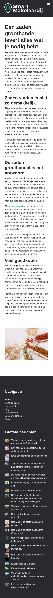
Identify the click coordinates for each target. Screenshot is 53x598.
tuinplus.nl (17, 234)
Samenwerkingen (13, 416)
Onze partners (11, 413)
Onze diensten (12, 403)
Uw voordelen (11, 406)
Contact (8, 419)
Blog (7, 409)
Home (8, 400)
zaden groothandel (20, 206)
